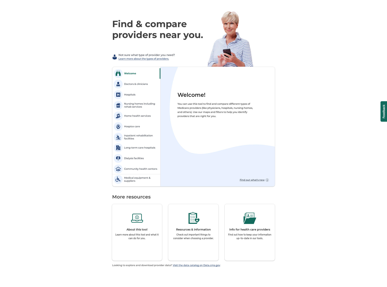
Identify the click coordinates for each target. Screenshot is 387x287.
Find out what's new (252, 180)
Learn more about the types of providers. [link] (144, 58)
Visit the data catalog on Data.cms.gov (196, 265)
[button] (137, 232)
